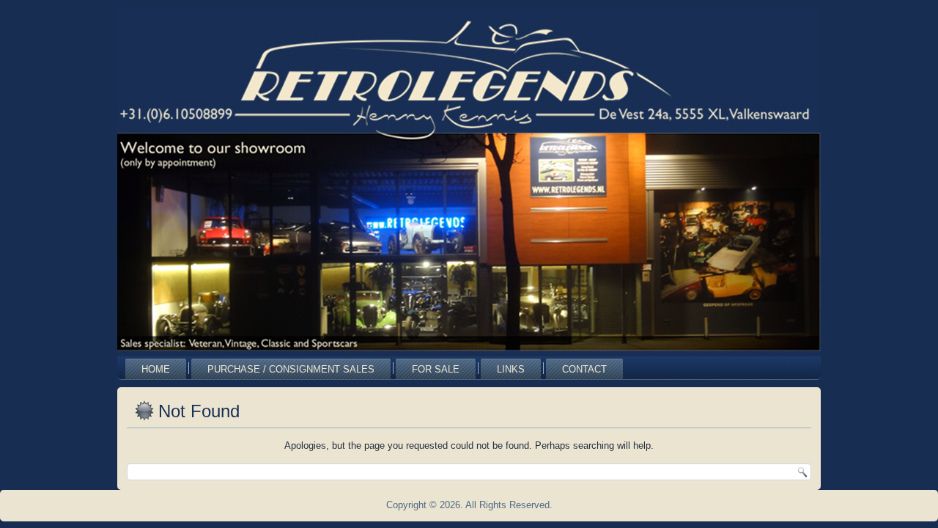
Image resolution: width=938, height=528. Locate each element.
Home (155, 369)
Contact (584, 369)
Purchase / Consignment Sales (290, 369)
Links (511, 369)
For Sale (435, 369)
